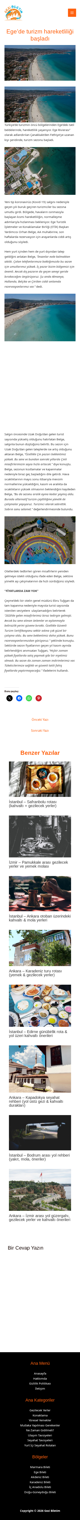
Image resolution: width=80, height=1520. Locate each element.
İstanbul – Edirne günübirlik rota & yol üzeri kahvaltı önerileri (38, 1034)
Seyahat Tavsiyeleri (40, 1440)
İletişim (40, 1388)
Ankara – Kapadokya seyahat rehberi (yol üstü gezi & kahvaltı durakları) (36, 1101)
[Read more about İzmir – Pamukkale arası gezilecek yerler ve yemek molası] (40, 836)
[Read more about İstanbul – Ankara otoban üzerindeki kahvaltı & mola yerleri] (40, 893)
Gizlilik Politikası (40, 1383)
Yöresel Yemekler (40, 1420)
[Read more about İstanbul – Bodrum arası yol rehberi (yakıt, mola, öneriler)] (40, 1132)
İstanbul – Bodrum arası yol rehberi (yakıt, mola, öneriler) (39, 1157)
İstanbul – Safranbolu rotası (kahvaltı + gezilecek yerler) (33, 804)
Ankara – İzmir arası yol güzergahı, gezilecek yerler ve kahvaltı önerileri (39, 1218)
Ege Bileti (40, 1472)
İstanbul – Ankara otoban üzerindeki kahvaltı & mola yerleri (40, 918)
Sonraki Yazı (40, 730)
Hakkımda (40, 1378)
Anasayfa (40, 1373)
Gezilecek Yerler (40, 1410)
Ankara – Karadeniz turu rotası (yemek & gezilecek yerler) (35, 973)
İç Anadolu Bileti (40, 1487)
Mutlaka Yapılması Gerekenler (40, 1425)
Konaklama (40, 1415)
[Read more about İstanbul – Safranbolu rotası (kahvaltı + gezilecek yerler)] (40, 779)
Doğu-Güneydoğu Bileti (40, 1492)
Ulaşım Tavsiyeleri (40, 1435)
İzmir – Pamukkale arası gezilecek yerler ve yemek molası (38, 864)
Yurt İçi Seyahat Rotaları (40, 1445)
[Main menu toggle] (72, 13)
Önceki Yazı (40, 719)
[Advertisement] (40, 388)
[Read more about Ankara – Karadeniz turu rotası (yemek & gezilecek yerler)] (40, 948)
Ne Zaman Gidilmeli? (40, 1430)
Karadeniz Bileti (40, 1482)
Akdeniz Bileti (40, 1477)
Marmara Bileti (40, 1467)
